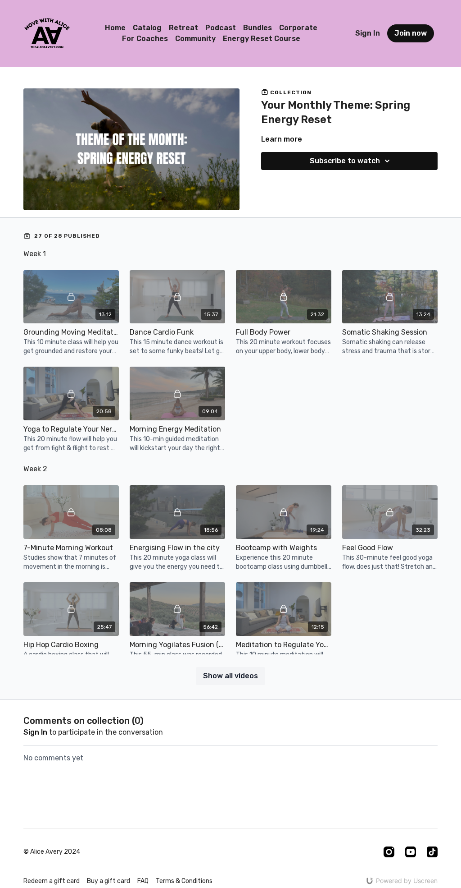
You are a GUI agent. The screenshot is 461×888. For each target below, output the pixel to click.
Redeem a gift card (51, 881)
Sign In (367, 33)
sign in (35, 732)
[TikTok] (432, 852)
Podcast (220, 27)
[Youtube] (410, 852)
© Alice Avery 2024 (51, 852)
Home (115, 27)
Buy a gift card (108, 881)
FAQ (143, 881)
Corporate (298, 27)
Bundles (257, 27)
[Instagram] (389, 852)
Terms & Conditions (184, 881)
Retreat (183, 27)
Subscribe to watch (345, 160)
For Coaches (145, 38)
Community (195, 38)
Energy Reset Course (261, 38)
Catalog (147, 27)
